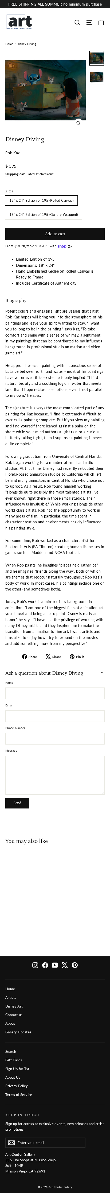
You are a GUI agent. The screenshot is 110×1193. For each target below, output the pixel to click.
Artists (10, 997)
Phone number (15, 728)
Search (10, 1051)
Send (17, 803)
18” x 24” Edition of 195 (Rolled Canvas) (41, 200)
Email (9, 705)
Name (9, 682)
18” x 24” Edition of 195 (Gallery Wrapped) (43, 214)
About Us (13, 1077)
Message (11, 750)
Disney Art (14, 1006)
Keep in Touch (22, 1115)
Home (9, 44)
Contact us (14, 1015)
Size (9, 191)
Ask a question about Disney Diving (44, 673)
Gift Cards (13, 1060)
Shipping (12, 174)
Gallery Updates (18, 1032)
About (10, 1023)
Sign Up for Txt (17, 1069)
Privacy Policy (16, 1086)
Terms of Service (18, 1095)
